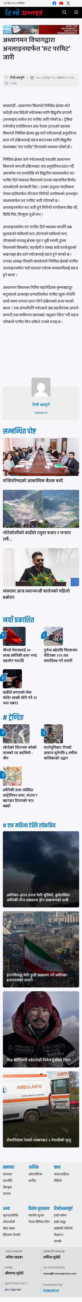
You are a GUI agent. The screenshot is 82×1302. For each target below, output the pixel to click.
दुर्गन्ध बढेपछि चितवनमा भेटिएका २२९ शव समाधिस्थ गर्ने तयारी (60, 655)
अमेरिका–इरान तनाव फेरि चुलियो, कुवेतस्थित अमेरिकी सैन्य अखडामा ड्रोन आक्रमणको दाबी (38, 897)
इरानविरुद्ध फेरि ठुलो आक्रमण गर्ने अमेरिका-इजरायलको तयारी (37, 977)
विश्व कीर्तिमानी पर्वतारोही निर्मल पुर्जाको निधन (39, 1060)
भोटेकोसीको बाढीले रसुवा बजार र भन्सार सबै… (37, 536)
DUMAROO (51, 1290)
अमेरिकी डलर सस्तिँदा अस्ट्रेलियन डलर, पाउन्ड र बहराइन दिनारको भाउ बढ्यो (20, 798)
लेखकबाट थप (41, 413)
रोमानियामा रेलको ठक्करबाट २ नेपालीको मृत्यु (39, 1140)
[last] (41, 30)
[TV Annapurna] (24, 12)
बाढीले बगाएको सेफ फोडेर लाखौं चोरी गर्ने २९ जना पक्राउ (20, 697)
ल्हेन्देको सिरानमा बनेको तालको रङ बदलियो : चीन (20, 753)
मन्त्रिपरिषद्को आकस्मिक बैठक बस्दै (33, 481)
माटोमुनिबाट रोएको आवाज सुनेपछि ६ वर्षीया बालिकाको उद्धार (60, 753)
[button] (64, 12)
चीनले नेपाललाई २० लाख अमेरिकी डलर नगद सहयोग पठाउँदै (20, 655)
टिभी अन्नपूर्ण (17, 78)
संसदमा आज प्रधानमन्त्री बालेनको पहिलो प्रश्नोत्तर (36, 594)
